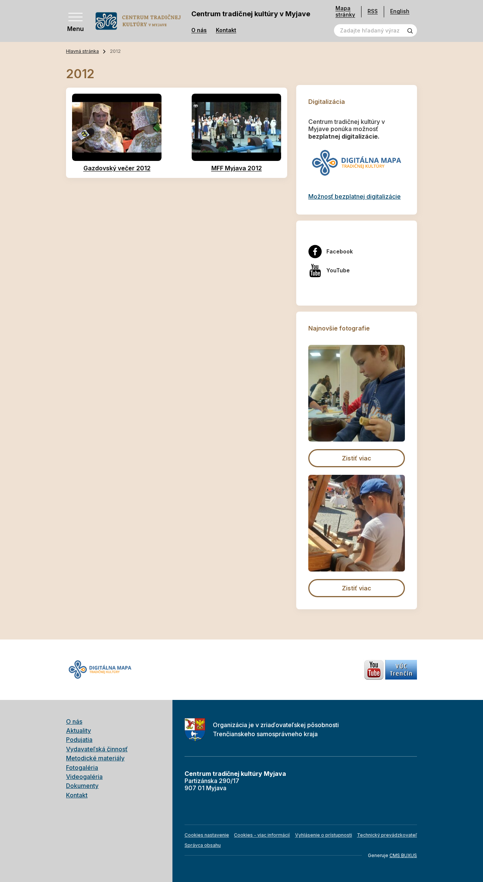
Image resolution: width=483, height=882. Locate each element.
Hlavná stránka (82, 51)
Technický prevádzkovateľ (387, 835)
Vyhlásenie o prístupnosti (323, 835)
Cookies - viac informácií (262, 835)
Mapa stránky (345, 11)
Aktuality (78, 730)
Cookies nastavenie (207, 835)
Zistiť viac (356, 458)
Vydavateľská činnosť (97, 749)
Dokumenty (82, 785)
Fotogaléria (82, 767)
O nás (199, 30)
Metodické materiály (95, 758)
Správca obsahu (203, 845)
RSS (373, 11)
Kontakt (226, 30)
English (399, 11)
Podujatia (79, 739)
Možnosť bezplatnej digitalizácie (354, 196)
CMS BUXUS (403, 855)
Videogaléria (84, 776)
